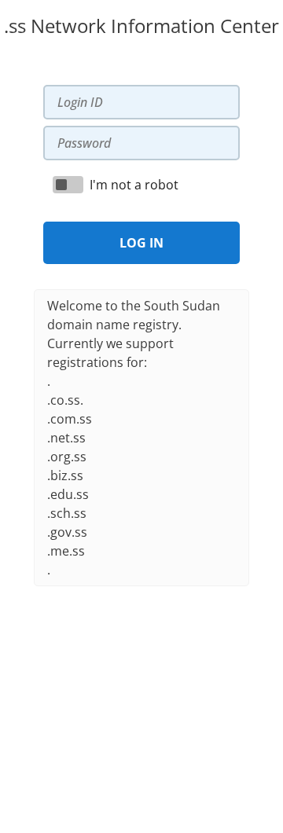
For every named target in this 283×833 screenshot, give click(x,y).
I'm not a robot (134, 185)
